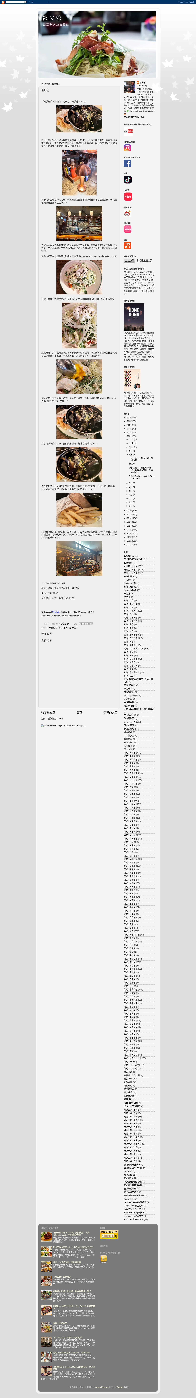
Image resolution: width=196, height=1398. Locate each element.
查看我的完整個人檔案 (134, 117)
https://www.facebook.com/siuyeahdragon (61, 616)
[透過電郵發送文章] (75, 624)
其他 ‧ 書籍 (129, 628)
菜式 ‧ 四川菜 (130, 808)
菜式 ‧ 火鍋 (129, 787)
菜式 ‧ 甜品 (129, 945)
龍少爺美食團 (130, 1178)
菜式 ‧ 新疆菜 (130, 993)
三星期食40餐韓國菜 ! (133, 559)
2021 (129, 436)
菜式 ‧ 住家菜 (130, 845)
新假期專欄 (129, 1096)
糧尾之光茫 (129, 1199)
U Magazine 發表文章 (133, 1216)
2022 (129, 432)
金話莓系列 (129, 702)
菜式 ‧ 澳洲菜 (130, 1044)
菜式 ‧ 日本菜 (130, 777)
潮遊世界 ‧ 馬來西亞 (133, 1144)
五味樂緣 (128, 563)
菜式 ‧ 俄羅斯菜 (131, 876)
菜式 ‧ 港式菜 (130, 962)
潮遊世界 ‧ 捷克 (131, 1147)
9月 (131, 451)
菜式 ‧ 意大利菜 (131, 989)
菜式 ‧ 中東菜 (130, 766)
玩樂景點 (128, 699)
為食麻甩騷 (129, 706)
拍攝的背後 (129, 692)
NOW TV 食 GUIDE (132, 1209)
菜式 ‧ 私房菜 (130, 856)
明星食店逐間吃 (131, 695)
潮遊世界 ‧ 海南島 (132, 1137)
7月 (131, 483)
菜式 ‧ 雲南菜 (130, 979)
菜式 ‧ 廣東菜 (130, 1020)
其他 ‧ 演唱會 (130, 662)
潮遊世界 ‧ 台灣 (131, 1117)
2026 (129, 417)
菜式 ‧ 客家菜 (130, 880)
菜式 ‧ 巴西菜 (130, 770)
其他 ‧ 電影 (129, 655)
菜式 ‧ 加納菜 (130, 790)
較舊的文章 (110, 712)
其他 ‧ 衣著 (129, 614)
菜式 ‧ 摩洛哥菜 (131, 1027)
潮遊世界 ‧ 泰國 (131, 1134)
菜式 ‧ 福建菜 (130, 1010)
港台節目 (128, 746)
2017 (129, 522)
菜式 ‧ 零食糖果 (131, 1003)
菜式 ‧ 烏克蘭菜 (131, 917)
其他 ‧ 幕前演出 (131, 659)
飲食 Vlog (128, 1079)
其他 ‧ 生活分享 (131, 604)
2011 (129, 545)
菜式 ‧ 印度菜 (130, 818)
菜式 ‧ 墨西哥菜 (131, 1041)
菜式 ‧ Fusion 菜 (131, 1068)
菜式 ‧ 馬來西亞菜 (132, 935)
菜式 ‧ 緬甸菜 (130, 1034)
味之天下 (128, 689)
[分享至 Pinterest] (91, 623)
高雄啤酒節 (129, 725)
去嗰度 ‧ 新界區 (131, 573)
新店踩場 (128, 1092)
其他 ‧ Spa (128, 676)
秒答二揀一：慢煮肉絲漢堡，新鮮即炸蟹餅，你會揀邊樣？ (141, 470)
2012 (129, 541)
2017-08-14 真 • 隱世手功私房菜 (67, 1338)
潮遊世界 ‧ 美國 (131, 1123)
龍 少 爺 (52, 18)
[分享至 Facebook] (89, 623)
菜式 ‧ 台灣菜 (130, 804)
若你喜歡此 (46, 612)
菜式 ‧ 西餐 (129, 842)
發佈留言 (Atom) (55, 718)
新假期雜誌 (129, 1099)
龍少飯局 (128, 1175)
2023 (129, 429)
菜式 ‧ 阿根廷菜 (131, 873)
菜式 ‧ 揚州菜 (130, 955)
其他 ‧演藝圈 (129, 685)
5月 (131, 491)
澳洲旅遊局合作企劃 (133, 1168)
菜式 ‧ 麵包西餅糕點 (133, 1058)
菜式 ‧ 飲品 (129, 986)
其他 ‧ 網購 (129, 669)
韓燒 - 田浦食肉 (60, 1323)
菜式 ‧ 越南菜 (130, 976)
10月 (131, 447)
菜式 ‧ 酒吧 (129, 928)
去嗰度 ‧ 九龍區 (55, 628)
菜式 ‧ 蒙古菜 (130, 1014)
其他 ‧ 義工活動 (131, 645)
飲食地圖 (128, 1082)
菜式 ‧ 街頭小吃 (131, 969)
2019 (129, 514)
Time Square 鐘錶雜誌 (134, 1213)
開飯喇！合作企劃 (132, 1075)
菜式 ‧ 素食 (129, 924)
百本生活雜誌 (130, 590)
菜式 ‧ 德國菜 (130, 1024)
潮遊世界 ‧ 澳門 (131, 1158)
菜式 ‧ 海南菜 (130, 914)
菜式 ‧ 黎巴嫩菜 (131, 1038)
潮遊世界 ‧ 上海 (131, 1110)
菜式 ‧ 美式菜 (130, 887)
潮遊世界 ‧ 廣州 (131, 1154)
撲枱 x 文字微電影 (132, 1106)
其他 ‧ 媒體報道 (131, 638)
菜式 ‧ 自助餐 (130, 835)
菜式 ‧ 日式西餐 (131, 780)
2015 (129, 530)
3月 (131, 498)
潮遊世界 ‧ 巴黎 (131, 1113)
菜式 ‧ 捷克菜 (130, 938)
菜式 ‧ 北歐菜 (130, 797)
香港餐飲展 (129, 718)
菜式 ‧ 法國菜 (130, 866)
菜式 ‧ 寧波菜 (130, 1007)
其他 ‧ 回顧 (129, 607)
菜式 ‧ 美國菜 (130, 897)
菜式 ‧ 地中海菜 (131, 821)
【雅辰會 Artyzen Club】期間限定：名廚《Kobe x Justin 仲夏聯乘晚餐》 (71, 1234)
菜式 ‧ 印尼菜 (130, 814)
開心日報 (128, 1072)
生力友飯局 (129, 576)
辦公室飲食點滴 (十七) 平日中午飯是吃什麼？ (73, 1247)
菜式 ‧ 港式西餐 (131, 959)
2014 (129, 533)
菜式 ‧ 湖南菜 (130, 966)
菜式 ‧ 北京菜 (130, 794)
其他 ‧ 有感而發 (131, 611)
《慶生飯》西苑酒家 (62, 1277)
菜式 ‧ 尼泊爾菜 (131, 811)
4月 (131, 495)
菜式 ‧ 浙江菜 (130, 911)
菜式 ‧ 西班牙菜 (131, 839)
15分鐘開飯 (129, 556)
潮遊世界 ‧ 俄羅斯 (132, 1120)
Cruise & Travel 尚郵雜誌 (135, 1202)
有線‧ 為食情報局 (131, 587)
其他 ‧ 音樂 (129, 624)
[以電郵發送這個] (80, 623)
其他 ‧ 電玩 (129, 652)
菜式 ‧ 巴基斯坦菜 (132, 773)
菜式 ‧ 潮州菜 (130, 1031)
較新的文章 (48, 712)
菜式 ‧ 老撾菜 (130, 828)
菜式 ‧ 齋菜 (129, 1051)
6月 (131, 487)
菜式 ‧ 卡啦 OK (130, 801)
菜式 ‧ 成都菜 (130, 825)
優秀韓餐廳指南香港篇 (134, 1195)
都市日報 (128, 742)
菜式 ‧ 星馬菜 (130, 883)
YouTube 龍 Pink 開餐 (133, 1219)
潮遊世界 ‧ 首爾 (131, 1127)
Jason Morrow (101, 1387)
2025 (129, 421)
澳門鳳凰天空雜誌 (132, 1165)
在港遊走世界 (130, 583)
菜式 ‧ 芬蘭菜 (130, 869)
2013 (129, 537)
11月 (131, 443)
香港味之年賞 (130, 715)
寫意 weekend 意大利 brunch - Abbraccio (71, 1353)
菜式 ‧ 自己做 (130, 832)
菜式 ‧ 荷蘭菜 (130, 948)
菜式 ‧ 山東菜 (130, 763)
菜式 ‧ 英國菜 (130, 900)
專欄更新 (128, 739)
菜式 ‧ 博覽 (129, 952)
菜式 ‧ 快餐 (129, 852)
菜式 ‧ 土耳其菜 (131, 760)
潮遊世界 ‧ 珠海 (131, 1140)
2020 (129, 511)
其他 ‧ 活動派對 (131, 621)
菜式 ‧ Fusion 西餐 (132, 1065)
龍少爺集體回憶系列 (133, 1185)
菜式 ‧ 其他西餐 (131, 859)
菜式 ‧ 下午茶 (130, 756)
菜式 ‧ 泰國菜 (130, 907)
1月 (131, 506)
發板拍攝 (128, 749)
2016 (129, 526)
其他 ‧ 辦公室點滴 (132, 672)
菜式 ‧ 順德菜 (130, 983)
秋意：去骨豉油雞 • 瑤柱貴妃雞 (67, 1262)
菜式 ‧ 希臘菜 (130, 849)
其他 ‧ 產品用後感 (132, 635)
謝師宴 (132, 464)
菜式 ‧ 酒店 (129, 931)
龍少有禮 (128, 1171)
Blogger (120, 1387)
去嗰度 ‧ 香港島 (131, 570)
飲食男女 (128, 1086)
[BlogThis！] (83, 623)
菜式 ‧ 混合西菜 (131, 941)
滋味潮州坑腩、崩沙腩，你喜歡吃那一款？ (72, 1291)
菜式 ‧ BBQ (129, 1062)
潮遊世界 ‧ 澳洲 (131, 1161)
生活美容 (128, 580)
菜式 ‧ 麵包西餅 (131, 1055)
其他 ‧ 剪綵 (129, 631)
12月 (131, 439)
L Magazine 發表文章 (133, 1206)
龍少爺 (143, 83)
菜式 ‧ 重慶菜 (130, 904)
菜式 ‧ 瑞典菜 (130, 996)
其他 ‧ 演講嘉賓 (131, 666)
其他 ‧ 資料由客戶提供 (134, 649)
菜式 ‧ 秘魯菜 (130, 921)
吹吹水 (127, 597)
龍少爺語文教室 (131, 1192)
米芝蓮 (127, 594)
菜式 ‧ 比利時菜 (70, 628)
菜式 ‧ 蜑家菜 (130, 1017)
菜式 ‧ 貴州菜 (130, 972)
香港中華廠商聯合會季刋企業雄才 (139, 709)
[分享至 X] (86, 623)
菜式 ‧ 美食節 (130, 890)
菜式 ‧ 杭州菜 (130, 862)
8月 (131, 455)
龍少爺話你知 (130, 1189)
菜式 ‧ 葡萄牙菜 (131, 1000)
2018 (129, 518)
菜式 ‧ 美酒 (129, 893)
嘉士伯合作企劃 (131, 1103)
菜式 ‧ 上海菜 (130, 753)
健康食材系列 (130, 729)
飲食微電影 (129, 1089)
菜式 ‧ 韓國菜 (130, 1048)
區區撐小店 (129, 736)
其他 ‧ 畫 (128, 642)
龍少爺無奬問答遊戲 (133, 1182)
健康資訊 (128, 732)
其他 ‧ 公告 (129, 600)
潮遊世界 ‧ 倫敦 (131, 1130)
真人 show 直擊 (131, 722)
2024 (129, 425)
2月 (131, 502)
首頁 (79, 712)
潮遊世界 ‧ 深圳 (131, 1151)
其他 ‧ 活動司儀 (131, 618)
